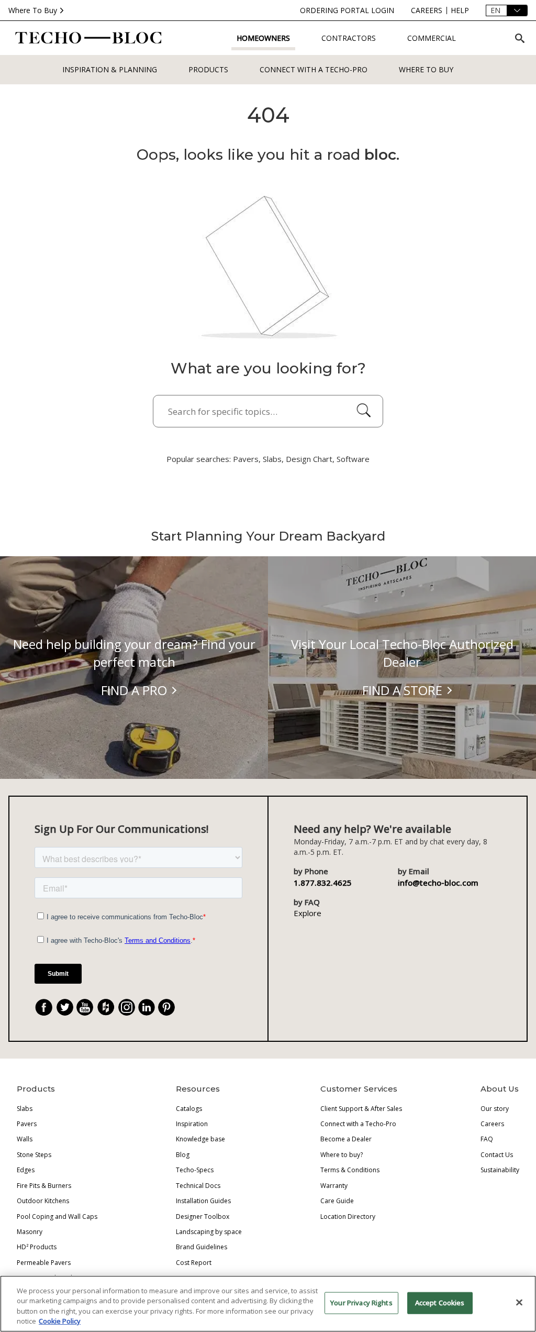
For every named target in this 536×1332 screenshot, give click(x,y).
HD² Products (37, 1246)
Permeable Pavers (44, 1262)
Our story (495, 1108)
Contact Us (497, 1154)
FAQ (487, 1139)
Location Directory (347, 1216)
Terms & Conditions (349, 1169)
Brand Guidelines (201, 1246)
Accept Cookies (440, 1302)
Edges (26, 1169)
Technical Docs (198, 1185)
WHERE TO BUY (426, 69)
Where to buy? (341, 1154)
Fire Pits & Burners (44, 1185)
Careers (492, 1123)
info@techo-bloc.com (438, 882)
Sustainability (500, 1169)
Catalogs (189, 1108)
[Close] (519, 1302)
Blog (182, 1154)
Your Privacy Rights (361, 1302)
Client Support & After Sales (361, 1108)
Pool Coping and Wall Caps (57, 1216)
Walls (24, 1139)
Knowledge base (200, 1139)
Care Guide (337, 1200)
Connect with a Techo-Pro (313, 69)
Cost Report (193, 1262)
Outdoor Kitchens (43, 1200)
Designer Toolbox (202, 1216)
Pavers (27, 1123)
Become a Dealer (346, 1139)
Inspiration (192, 1123)
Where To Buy (32, 10)
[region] (268, 1303)
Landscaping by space (209, 1231)
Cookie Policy (60, 1321)
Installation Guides (203, 1200)
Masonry (29, 1231)
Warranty (334, 1185)
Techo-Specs (195, 1169)
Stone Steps (34, 1154)
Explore (307, 913)
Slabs (24, 1108)
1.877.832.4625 (323, 882)
